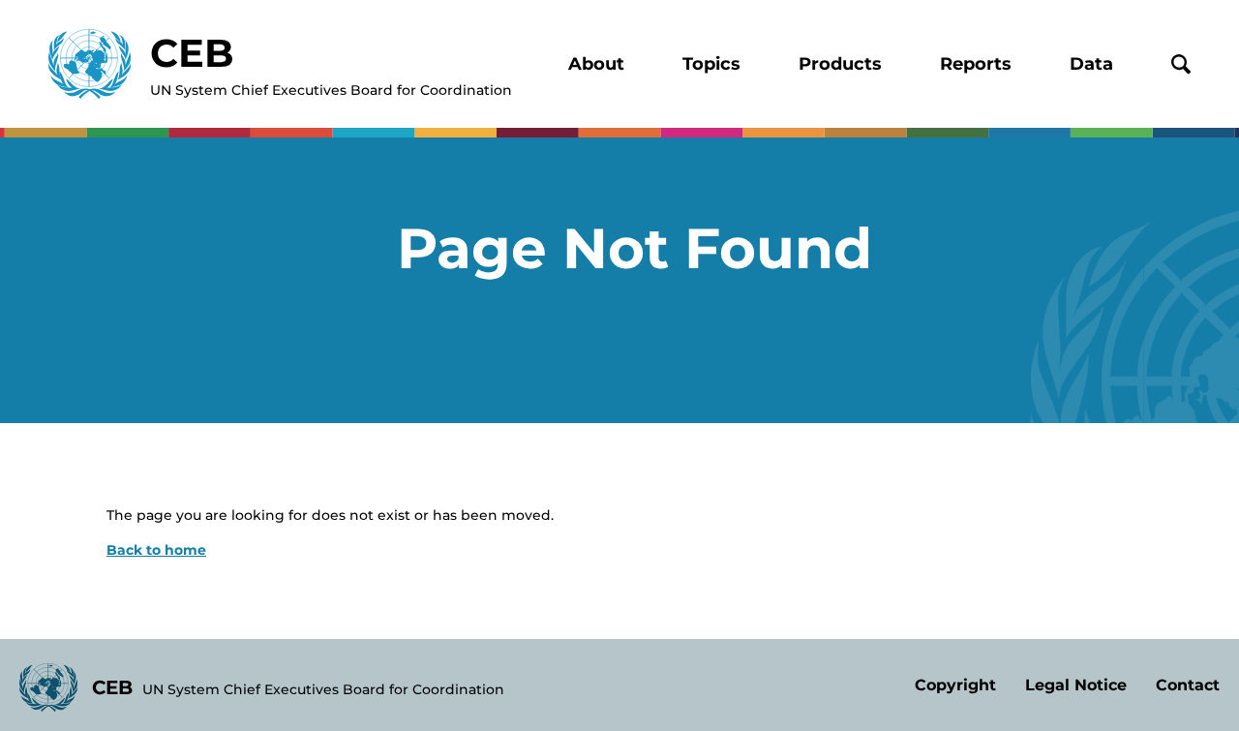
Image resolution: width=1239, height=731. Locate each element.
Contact (1188, 685)
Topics (711, 64)
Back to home (156, 550)
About (596, 64)
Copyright (955, 685)
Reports (976, 64)
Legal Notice (1076, 685)
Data (1091, 64)
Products (840, 64)
